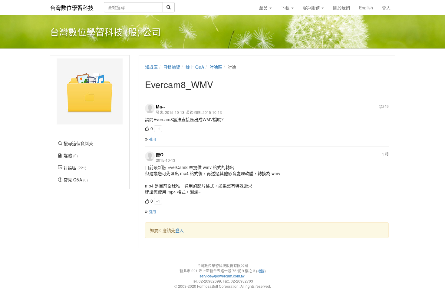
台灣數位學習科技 (72, 8)
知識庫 (151, 67)
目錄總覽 (171, 67)
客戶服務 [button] (312, 8)
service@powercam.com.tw (222, 275)
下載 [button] (286, 8)
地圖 (261, 270)
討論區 (215, 67)
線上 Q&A (195, 67)
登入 (179, 230)
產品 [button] (264, 8)
